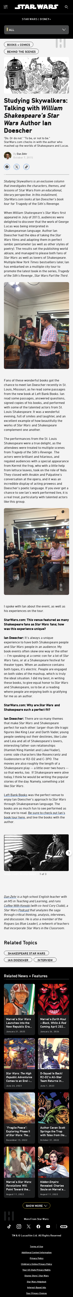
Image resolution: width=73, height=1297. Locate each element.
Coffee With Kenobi (17, 905)
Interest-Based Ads (36, 1287)
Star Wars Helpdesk (36, 1281)
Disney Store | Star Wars (37, 1275)
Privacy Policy (36, 1258)
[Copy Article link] (26, 167)
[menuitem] (6, 6)
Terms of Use (36, 1246)
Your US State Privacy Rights (36, 1269)
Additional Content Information (37, 1252)
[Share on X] (17, 167)
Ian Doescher (18, 960)
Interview (45, 960)
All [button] (11, 29)
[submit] (66, 6)
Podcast (23, 910)
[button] (36, 1206)
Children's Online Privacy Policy (36, 1264)
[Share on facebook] (7, 167)
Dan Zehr (22, 153)
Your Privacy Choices (36, 1293)
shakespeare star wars (26, 953)
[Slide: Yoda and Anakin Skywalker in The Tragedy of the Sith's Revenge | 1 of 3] (36, 852)
